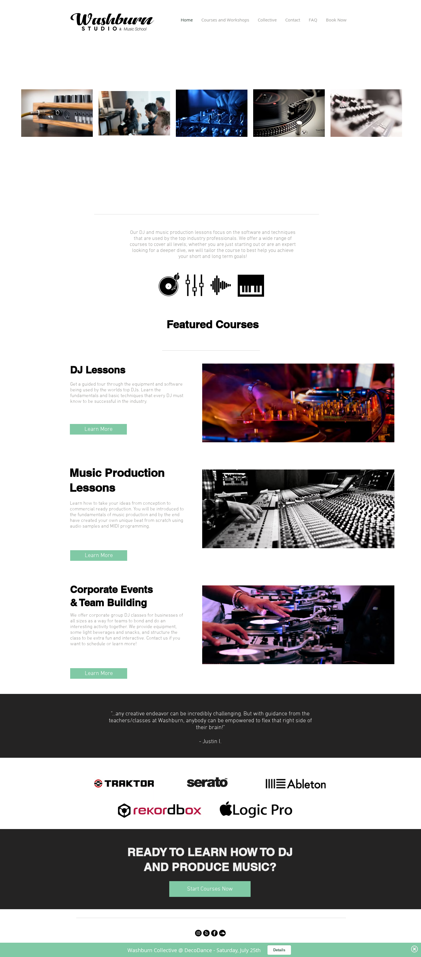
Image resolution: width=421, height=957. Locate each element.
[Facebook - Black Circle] (214, 933)
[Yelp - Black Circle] (206, 933)
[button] (225, 19)
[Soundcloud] (222, 933)
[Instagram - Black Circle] (198, 933)
